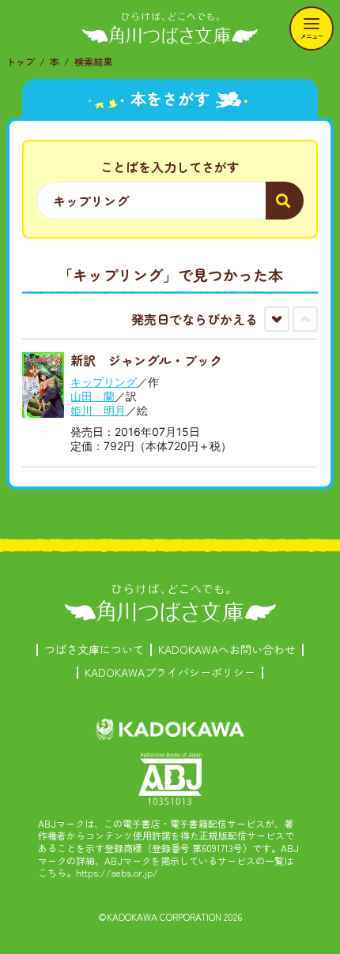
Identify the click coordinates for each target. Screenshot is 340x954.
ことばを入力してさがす (170, 167)
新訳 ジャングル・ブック (146, 360)
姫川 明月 (98, 410)
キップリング (103, 382)
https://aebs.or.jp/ (117, 872)
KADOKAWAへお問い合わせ (227, 649)
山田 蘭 (92, 396)
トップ (20, 61)
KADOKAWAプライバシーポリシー (170, 672)
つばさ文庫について (94, 649)
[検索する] (285, 201)
